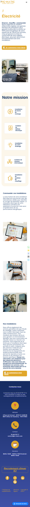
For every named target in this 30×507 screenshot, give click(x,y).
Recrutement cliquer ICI (15, 469)
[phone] (28, 247)
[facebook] (28, 253)
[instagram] (28, 256)
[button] (26, 2)
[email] (28, 250)
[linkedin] (28, 260)
